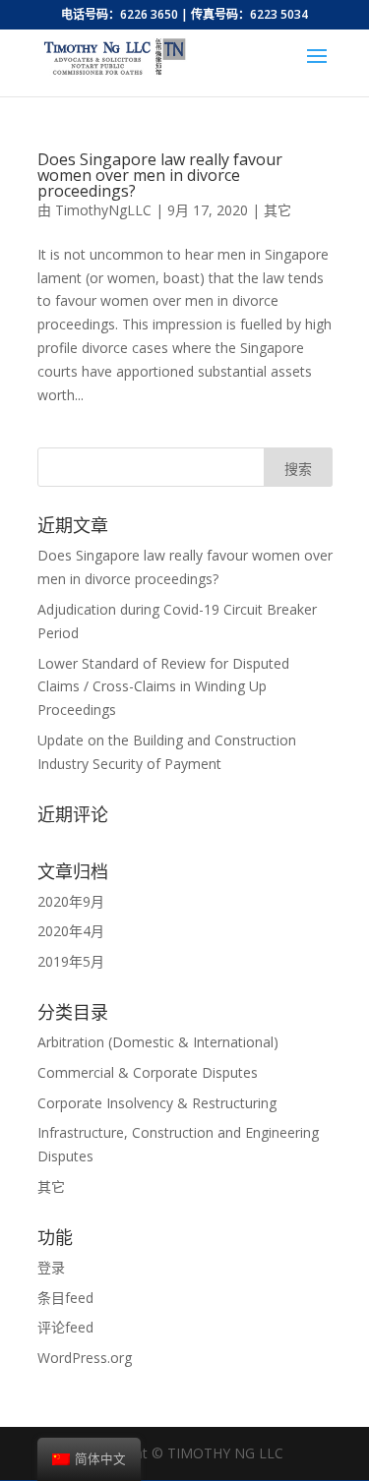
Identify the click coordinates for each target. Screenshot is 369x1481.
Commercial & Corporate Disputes (147, 1072)
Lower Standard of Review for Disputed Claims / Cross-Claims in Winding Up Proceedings (163, 687)
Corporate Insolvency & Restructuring (157, 1103)
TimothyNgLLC (103, 210)
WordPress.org (84, 1357)
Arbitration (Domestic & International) (157, 1042)
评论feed (65, 1327)
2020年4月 (70, 930)
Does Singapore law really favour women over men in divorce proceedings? (159, 175)
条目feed (65, 1297)
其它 (277, 210)
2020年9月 (70, 901)
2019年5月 (70, 961)
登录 (51, 1267)
